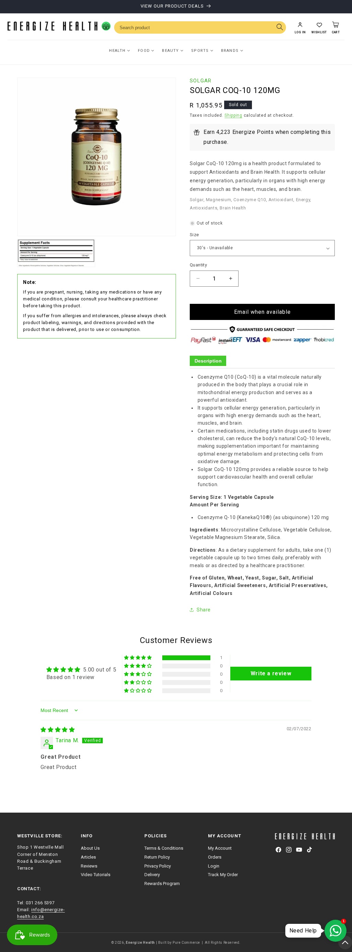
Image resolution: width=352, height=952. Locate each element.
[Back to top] (345, 942)
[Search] (280, 28)
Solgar (201, 81)
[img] (58, 729)
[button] (319, 27)
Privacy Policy (157, 866)
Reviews (89, 866)
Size (194, 234)
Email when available (262, 312)
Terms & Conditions (163, 848)
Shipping (233, 115)
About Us (90, 848)
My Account (220, 848)
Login (213, 866)
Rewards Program (162, 883)
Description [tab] (208, 361)
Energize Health (140, 942)
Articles (88, 857)
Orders (214, 857)
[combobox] (200, 27)
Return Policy (157, 857)
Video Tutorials (95, 874)
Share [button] (204, 609)
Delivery (152, 874)
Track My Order (223, 874)
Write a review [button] (271, 673)
